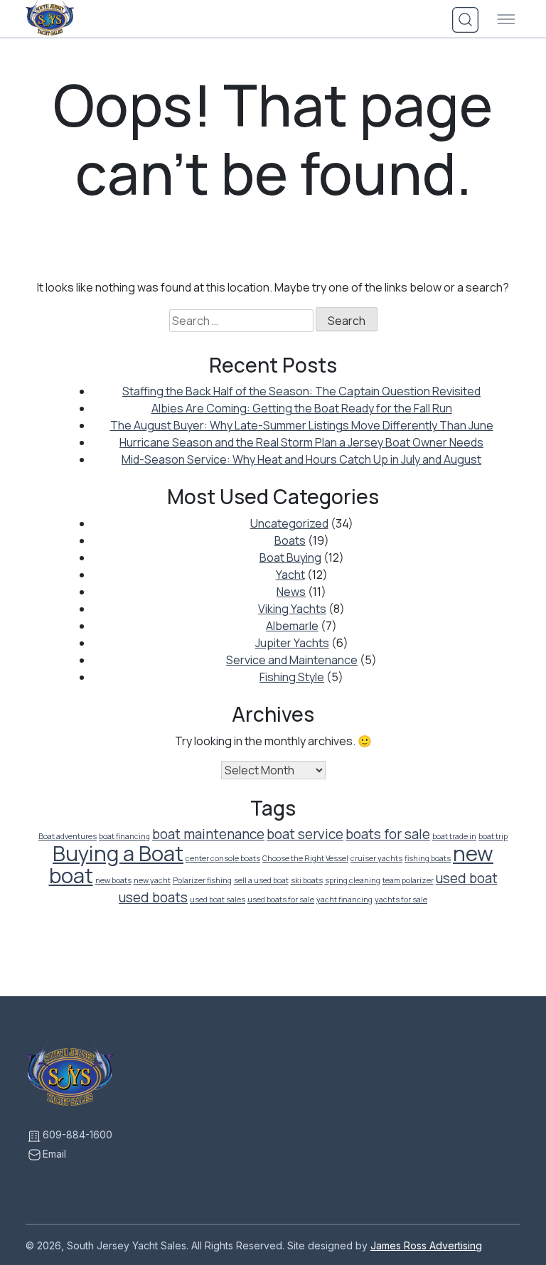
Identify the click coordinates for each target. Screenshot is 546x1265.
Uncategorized (289, 523)
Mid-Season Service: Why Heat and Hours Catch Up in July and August (301, 459)
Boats (290, 540)
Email (54, 1154)
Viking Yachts (292, 609)
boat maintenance (208, 834)
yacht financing (344, 899)
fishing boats (428, 858)
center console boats (223, 858)
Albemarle (292, 626)
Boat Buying (290, 557)
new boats (113, 880)
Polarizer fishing (202, 880)
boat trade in (454, 836)
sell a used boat (261, 880)
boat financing (124, 836)
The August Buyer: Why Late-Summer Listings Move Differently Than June (301, 425)
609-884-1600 (77, 1134)
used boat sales (217, 899)
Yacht (290, 574)
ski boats (307, 880)
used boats (153, 897)
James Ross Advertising (426, 1245)
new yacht (152, 880)
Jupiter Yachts (292, 643)
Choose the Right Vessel (305, 858)
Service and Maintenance (292, 660)
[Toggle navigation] (506, 20)
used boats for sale (280, 899)
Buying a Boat (118, 853)
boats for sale (388, 834)
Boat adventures (67, 836)
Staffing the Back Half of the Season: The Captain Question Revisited (301, 391)
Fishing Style (291, 677)
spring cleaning (352, 880)
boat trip (493, 836)
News (291, 591)
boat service (305, 834)
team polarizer (408, 880)
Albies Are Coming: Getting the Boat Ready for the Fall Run (301, 408)
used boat (467, 878)
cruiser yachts (376, 858)
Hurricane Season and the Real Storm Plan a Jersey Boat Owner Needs (301, 442)
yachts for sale (401, 899)
